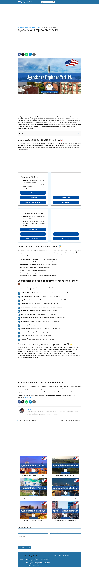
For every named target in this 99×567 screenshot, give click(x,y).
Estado (45, 558)
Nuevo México (47, 562)
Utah (38, 565)
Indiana (37, 559)
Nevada (28, 562)
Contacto (56, 554)
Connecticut (39, 558)
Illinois (33, 559)
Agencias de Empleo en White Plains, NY (70, 420)
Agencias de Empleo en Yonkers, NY (27, 420)
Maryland (34, 561)
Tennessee (29, 565)
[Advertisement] (49, 15)
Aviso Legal (62, 554)
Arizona (27, 558)
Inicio (64, 2)
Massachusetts (41, 561)
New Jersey (34, 562)
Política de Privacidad (64, 555)
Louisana (28, 561)
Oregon (32, 563)
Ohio (27, 563)
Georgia (28, 559)
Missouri (48, 561)
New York (40, 562)
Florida (49, 558)
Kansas (46, 559)
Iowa (42, 559)
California (32, 558)
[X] (23, 54)
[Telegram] (30, 54)
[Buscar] (53, 2)
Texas (34, 565)
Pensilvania (37, 563)
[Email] (34, 54)
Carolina (28, 409)
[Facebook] (19, 54)
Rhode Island (45, 563)
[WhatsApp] (26, 54)
